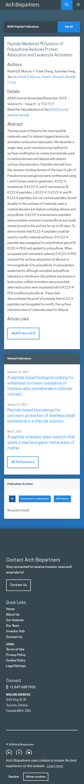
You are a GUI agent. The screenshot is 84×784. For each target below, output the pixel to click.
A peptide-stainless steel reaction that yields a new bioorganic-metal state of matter (41, 442)
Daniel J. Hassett (53, 77)
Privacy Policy (16, 655)
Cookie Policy (15, 660)
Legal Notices (16, 666)
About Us (12, 614)
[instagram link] (9, 753)
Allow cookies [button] (36, 776)
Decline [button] (14, 776)
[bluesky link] (29, 753)
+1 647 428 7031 (23, 687)
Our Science (15, 620)
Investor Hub (15, 631)
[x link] (19, 753)
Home (10, 609)
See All (69, 26)
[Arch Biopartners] (22, 5)
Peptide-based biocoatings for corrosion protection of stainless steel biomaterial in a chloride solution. (41, 416)
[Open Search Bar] (67, 5)
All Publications (22, 462)
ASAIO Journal (22, 333)
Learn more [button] (55, 766)
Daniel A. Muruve (29, 77)
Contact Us (18, 585)
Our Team (12, 626)
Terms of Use (15, 649)
